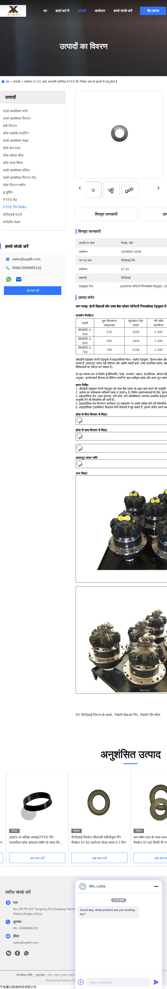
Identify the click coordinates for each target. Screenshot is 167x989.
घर (45, 11)
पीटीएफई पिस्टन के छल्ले (96, 715)
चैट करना (153, 11)
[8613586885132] (26, 954)
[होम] (13, 10)
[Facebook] (17, 954)
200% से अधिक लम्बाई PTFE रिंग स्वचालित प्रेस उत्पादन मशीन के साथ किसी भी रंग (36, 840)
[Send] (156, 982)
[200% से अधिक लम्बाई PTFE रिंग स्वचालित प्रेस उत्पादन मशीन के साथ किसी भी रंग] (37, 802)
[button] (29, 812)
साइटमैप (40, 975)
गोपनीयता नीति (24, 975)
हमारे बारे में (62, 11)
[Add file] (81, 982)
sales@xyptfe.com (26, 259)
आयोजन (100, 11)
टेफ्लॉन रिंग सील (150, 715)
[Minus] (156, 886)
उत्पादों (82, 11)
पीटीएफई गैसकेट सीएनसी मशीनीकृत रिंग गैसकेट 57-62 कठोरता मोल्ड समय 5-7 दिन (98, 839)
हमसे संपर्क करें (123, 11)
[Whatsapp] (8, 279)
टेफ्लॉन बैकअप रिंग (125, 715)
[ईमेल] (18, 279)
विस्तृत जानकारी (106, 214)
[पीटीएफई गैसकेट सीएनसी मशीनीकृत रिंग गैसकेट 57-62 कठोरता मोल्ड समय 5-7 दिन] (99, 802)
